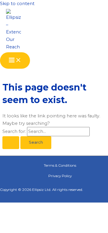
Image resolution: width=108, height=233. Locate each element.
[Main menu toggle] (15, 60)
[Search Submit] (10, 142)
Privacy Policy (60, 176)
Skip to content (17, 3)
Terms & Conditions (60, 165)
